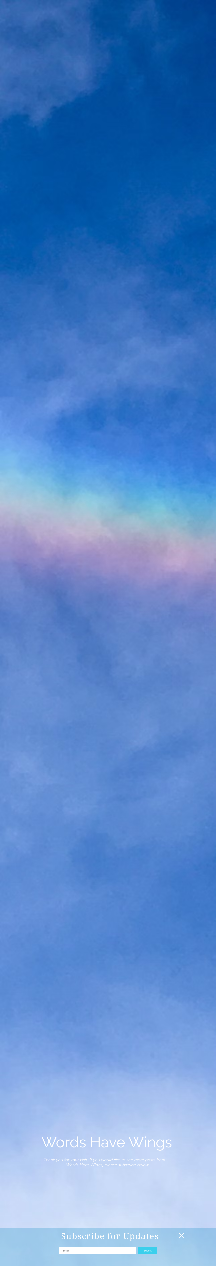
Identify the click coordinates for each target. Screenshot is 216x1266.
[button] (181, 1235)
